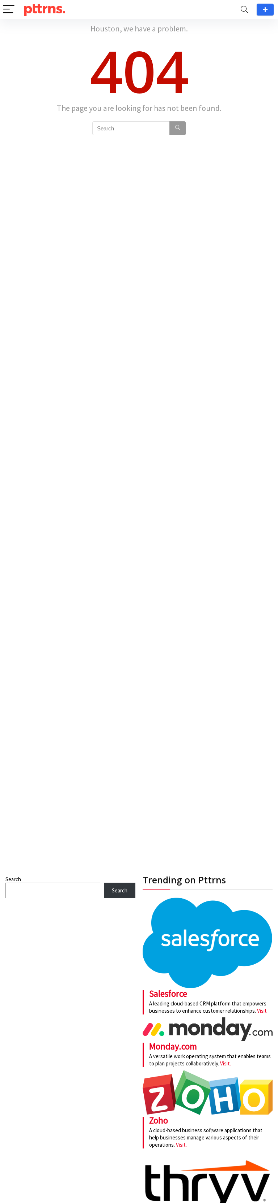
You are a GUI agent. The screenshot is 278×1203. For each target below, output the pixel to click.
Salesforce (168, 993)
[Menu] (8, 9)
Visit (262, 1010)
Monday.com (173, 1046)
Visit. (225, 1063)
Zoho (158, 1120)
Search (13, 879)
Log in (265, 10)
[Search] (244, 9)
